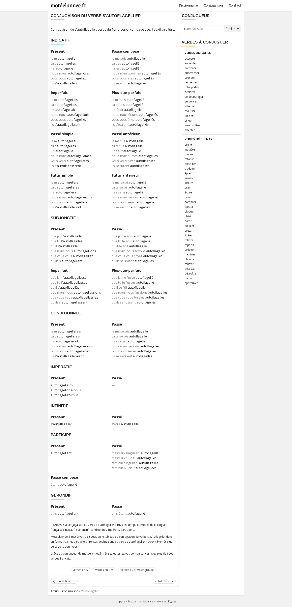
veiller (188, 145)
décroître (190, 273)
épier (188, 173)
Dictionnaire (188, 5)
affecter (190, 130)
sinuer (188, 120)
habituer (190, 254)
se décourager (194, 97)
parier (188, 278)
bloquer (189, 211)
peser (188, 197)
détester (190, 269)
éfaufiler (190, 111)
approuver (191, 283)
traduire (190, 168)
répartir (189, 245)
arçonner (190, 68)
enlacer (189, 226)
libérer (189, 235)
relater (189, 240)
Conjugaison (213, 5)
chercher (190, 259)
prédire (189, 249)
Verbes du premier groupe (137, 570)
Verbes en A (80, 570)
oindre (189, 154)
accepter (190, 58)
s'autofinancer (66, 581)
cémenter (191, 82)
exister (189, 207)
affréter (189, 106)
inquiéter (190, 149)
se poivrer (191, 101)
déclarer (190, 92)
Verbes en (104, 570)
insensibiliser (193, 125)
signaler (190, 178)
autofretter (162, 581)
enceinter (191, 63)
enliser (189, 116)
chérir (188, 216)
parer (188, 221)
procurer (190, 77)
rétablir (189, 159)
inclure (189, 183)
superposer (192, 73)
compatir (190, 202)
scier (188, 187)
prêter (188, 230)
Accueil (55, 591)
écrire (188, 192)
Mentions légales (166, 601)
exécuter (190, 164)
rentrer (189, 264)
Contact (235, 5)
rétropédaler (193, 87)
